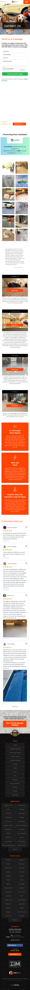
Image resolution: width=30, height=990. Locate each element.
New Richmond (21, 912)
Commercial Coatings (15, 752)
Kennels (8, 833)
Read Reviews (18, 124)
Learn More (14, 290)
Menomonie (8, 892)
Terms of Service (18, 980)
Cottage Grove (8, 900)
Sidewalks (21, 809)
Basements (22, 805)
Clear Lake (22, 868)
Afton (21, 896)
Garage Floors (8, 805)
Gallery (15, 768)
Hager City (22, 904)
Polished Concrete (15, 760)
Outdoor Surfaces (15, 756)
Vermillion (21, 916)
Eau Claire (21, 884)
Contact (15, 791)
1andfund (19, 153)
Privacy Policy (11, 980)
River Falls (8, 916)
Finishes (15, 764)
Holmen (22, 876)
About (15, 772)
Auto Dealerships (21, 833)
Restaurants (8, 829)
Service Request (15, 783)
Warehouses (8, 817)
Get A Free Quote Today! (14, 724)
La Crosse (21, 872)
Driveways (8, 813)
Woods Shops (21, 841)
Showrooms (8, 821)
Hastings (8, 908)
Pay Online (15, 795)
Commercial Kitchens (21, 825)
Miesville (8, 912)
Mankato (21, 888)
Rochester (8, 860)
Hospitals (21, 817)
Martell (22, 908)
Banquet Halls (21, 845)
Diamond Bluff (22, 900)
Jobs (15, 775)
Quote (26, 2)
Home (15, 745)
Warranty (15, 779)
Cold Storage (8, 841)
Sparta (8, 884)
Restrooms (8, 837)
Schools (22, 837)
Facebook (13, 945)
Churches (21, 829)
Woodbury (15, 920)
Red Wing (8, 896)
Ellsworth (8, 904)
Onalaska (8, 876)
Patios (8, 809)
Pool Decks (22, 813)
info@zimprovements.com (17, 937)
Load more (15, 706)
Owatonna (22, 860)
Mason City (8, 868)
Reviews (15, 787)
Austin (8, 864)
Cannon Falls (21, 892)
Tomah (22, 880)
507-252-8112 (17, 935)
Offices (15, 849)
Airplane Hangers (8, 825)
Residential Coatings (15, 748)
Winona (8, 880)
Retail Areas (22, 821)
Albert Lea (21, 864)
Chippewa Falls (8, 888)
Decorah (8, 872)
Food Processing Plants (8, 845)
